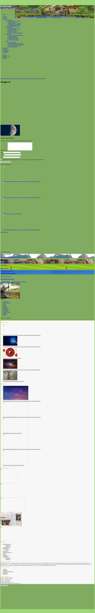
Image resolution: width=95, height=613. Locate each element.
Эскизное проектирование (14, 21)
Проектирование (9, 20)
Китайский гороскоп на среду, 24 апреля (12, 213)
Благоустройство (9, 27)
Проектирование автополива (14, 23)
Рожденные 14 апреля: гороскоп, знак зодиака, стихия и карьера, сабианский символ (23, 78)
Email (2, 154)
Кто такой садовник (12, 46)
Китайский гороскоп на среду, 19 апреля (12, 262)
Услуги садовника (12, 42)
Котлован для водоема (13, 30)
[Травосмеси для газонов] (11, 540)
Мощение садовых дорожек (8, 273)
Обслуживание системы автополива (16, 44)
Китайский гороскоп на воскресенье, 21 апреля (13, 381)
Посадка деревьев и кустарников (15, 35)
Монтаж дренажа (12, 31)
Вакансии (5, 572)
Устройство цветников (13, 38)
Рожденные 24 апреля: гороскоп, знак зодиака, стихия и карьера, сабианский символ (22, 197)
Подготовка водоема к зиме (14, 45)
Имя (2, 152)
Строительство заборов (7, 257)
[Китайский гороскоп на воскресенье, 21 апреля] (10, 379)
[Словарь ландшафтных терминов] (11, 526)
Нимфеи (5, 307)
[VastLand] (9, 8)
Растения (5, 314)
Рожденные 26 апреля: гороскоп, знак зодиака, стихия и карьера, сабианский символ (22, 181)
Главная (5, 16)
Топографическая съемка (13, 25)
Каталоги (5, 49)
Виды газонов (4, 268)
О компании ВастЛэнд (8, 571)
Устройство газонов (12, 36)
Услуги (4, 18)
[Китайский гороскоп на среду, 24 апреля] (15, 212)
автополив (5, 301)
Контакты (5, 52)
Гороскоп (5, 17)
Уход (7, 41)
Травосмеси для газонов (13, 39)
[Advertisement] (47, 69)
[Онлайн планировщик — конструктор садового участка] (9, 482)
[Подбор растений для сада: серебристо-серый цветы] (11, 497)
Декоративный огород (13, 37)
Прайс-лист (5, 48)
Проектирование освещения (14, 24)
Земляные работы (12, 29)
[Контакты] (13, 511)
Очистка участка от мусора (14, 28)
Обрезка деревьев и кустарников (15, 43)
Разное (4, 313)
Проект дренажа (11, 22)
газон (4, 305)
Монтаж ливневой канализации (15, 32)
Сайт (2, 157)
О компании (6, 50)
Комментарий (4, 150)
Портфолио (5, 310)
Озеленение (8, 34)
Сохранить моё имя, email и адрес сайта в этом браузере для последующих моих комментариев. (23, 159)
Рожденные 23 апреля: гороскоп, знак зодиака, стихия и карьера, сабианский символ (21, 229)
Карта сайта (5, 51)
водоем (4, 304)
